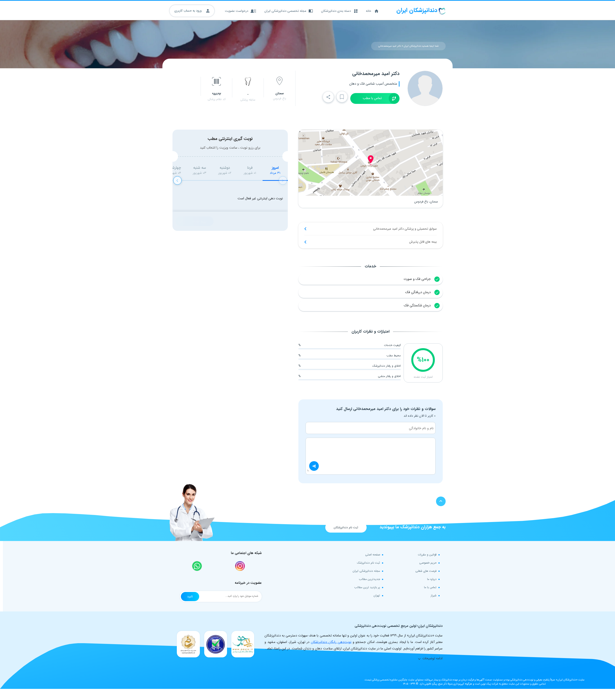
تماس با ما (430, 587)
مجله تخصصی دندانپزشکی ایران (285, 10)
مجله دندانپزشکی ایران (366, 571)
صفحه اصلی (372, 554)
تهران (377, 595)
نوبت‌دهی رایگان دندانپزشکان (331, 642)
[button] (177, 180)
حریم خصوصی (428, 562)
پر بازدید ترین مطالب (367, 587)
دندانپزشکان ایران (412, 46)
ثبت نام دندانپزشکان (346, 527)
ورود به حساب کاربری (188, 10)
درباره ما (432, 579)
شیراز (434, 595)
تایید (190, 596)
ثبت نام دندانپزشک (368, 562)
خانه (368, 10)
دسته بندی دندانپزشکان (336, 10)
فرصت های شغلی (426, 571)
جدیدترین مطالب (369, 579)
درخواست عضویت (236, 10)
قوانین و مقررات (427, 554)
